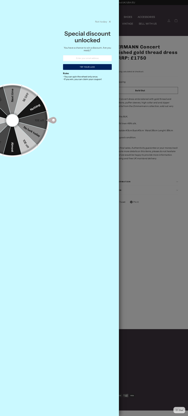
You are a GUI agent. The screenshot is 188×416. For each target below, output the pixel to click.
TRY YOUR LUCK (87, 67)
